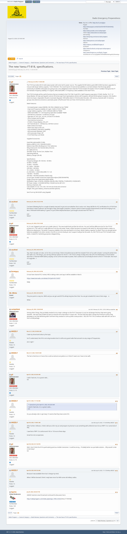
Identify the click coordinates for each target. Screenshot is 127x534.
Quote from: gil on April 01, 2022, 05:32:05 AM (42, 405)
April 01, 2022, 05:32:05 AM (33, 374)
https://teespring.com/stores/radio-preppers (95, 36)
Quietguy (15, 271)
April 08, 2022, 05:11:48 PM (33, 444)
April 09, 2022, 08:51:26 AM (33, 470)
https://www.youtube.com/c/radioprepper (94, 30)
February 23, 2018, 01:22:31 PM (35, 201)
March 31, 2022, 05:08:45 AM (34, 331)
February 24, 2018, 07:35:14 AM (35, 223)
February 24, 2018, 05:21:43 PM (35, 271)
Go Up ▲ (118, 532)
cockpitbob (15, 309)
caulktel (14, 202)
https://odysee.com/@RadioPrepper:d (93, 44)
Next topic (114, 71)
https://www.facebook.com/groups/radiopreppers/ (97, 48)
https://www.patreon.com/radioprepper (94, 40)
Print (116, 76)
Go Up (10, 513)
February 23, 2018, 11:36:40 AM (36, 82)
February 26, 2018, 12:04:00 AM (35, 309)
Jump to (93, 520)
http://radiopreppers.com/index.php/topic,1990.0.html (44, 499)
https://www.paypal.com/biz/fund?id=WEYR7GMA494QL (98, 27)
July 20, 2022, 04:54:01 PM (33, 492)
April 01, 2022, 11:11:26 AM (33, 401)
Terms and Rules (110, 532)
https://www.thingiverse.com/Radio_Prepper (95, 52)
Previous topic (105, 71)
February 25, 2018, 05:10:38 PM (35, 293)
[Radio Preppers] (10, 100)
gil (12, 82)
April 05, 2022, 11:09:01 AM (33, 422)
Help (104, 532)
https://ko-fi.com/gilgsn (99, 23)
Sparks (13, 492)
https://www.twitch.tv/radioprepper (96, 32)
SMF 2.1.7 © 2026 (10, 532)
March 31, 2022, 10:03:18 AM (34, 353)
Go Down (11, 76)
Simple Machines (20, 532)
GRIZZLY (14, 331)
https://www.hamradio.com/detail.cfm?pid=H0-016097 (43, 278)
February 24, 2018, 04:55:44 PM (35, 249)
